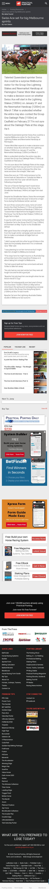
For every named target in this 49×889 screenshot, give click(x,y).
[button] (15, 439)
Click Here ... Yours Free (14, 454)
